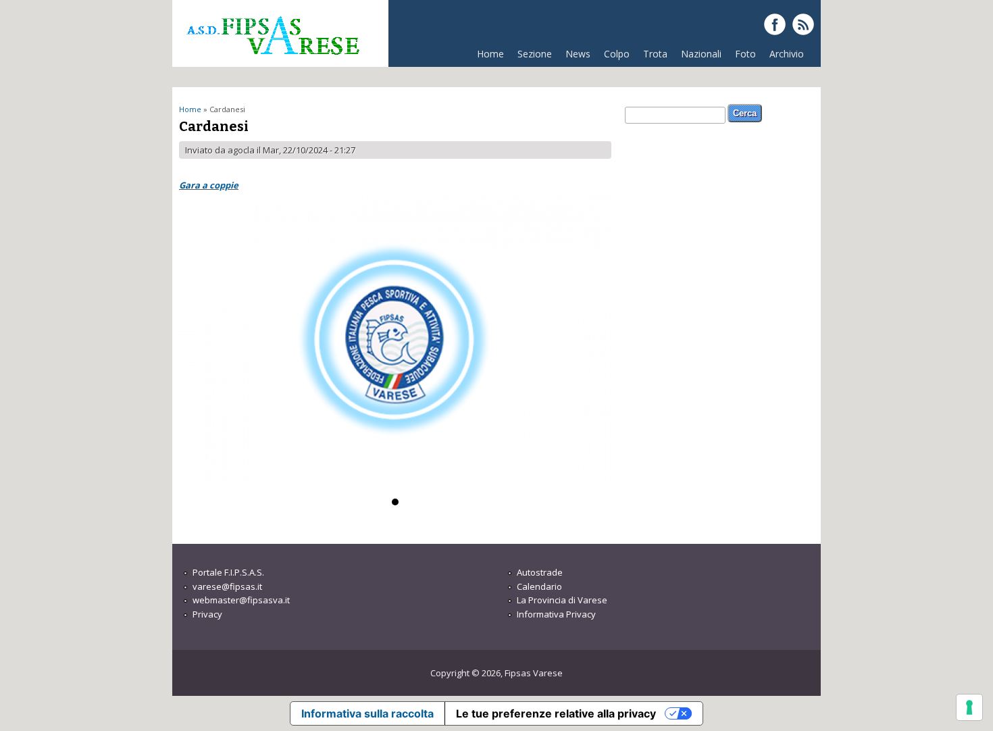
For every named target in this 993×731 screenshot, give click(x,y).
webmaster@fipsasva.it (241, 600)
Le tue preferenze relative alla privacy (556, 713)
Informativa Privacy (556, 614)
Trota (655, 53)
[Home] (272, 60)
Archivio (786, 53)
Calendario (539, 586)
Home (490, 53)
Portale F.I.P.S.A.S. (228, 572)
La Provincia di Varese (562, 600)
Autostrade (540, 572)
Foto (745, 53)
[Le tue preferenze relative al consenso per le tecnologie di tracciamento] (969, 707)
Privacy (207, 614)
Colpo (617, 53)
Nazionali (701, 53)
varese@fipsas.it (227, 586)
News (577, 53)
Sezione (534, 53)
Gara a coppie (208, 185)
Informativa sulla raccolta (367, 713)
